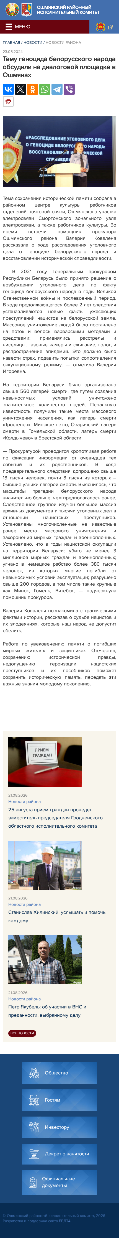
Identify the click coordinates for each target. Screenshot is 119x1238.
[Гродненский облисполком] (104, 27)
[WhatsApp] (44, 89)
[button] (10, 27)
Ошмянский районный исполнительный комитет (68, 10)
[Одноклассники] (32, 89)
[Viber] (69, 89)
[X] (20, 89)
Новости (33, 42)
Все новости (22, 1033)
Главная (11, 42)
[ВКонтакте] (8, 89)
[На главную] (12, 9)
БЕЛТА (65, 1221)
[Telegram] (57, 89)
